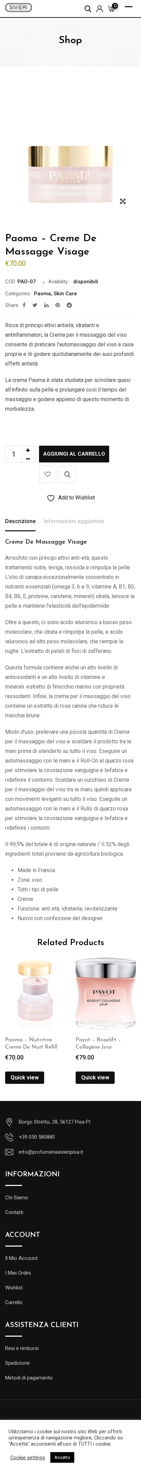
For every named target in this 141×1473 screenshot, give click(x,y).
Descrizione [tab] (20, 521)
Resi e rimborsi (22, 1348)
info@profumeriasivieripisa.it (51, 1152)
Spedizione (17, 1363)
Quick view (25, 1077)
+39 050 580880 (37, 1137)
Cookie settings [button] (27, 1458)
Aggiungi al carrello (74, 454)
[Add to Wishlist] (47, 474)
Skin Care (65, 293)
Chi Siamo (16, 1198)
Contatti (14, 1212)
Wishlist (14, 1288)
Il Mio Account (21, 1258)
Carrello (14, 1302)
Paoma (42, 293)
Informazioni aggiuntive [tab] (74, 521)
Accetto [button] (62, 1457)
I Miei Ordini (18, 1273)
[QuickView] (67, 474)
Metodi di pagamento (29, 1378)
